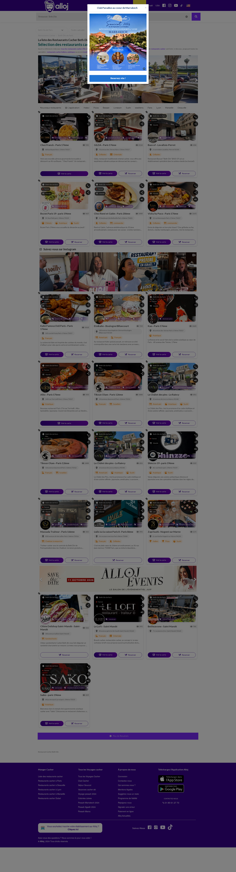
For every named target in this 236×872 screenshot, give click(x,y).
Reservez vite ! (118, 78)
